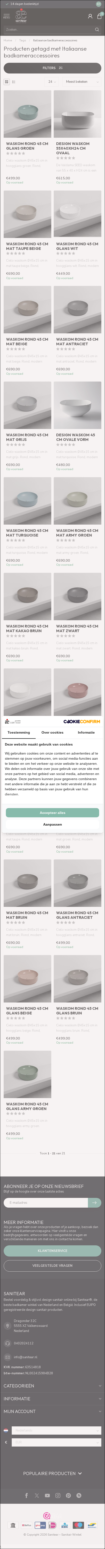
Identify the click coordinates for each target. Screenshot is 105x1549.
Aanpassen (52, 824)
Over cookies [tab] (52, 732)
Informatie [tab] (86, 732)
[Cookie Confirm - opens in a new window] (81, 721)
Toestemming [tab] (19, 732)
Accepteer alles (52, 813)
